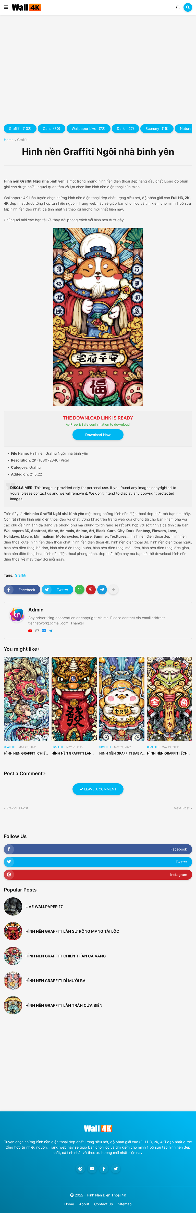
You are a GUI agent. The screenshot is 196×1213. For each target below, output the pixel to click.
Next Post (182, 808)
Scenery (156, 128)
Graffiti (20, 128)
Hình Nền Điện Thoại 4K (106, 1195)
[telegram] (50, 631)
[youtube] (30, 631)
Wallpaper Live (88, 128)
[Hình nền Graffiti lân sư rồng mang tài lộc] (74, 699)
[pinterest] (80, 1168)
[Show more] (113, 589)
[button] (6, 7)
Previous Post (17, 808)
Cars (51, 128)
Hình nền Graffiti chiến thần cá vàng (26, 753)
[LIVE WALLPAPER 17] (13, 906)
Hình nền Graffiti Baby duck (120, 753)
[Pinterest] (91, 589)
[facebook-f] (103, 1168)
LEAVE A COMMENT (99, 789)
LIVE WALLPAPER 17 (44, 906)
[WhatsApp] (79, 589)
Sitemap (125, 1204)
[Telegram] (102, 589)
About (84, 1204)
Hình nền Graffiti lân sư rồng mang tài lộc (72, 753)
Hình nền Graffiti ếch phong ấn (167, 753)
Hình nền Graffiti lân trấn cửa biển (64, 1005)
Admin (36, 610)
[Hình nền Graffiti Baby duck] (121, 699)
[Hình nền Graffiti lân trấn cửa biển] (13, 1005)
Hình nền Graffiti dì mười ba (55, 980)
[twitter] (115, 1168)
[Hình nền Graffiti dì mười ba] (13, 980)
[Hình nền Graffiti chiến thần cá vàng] (26, 699)
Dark (125, 128)
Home (9, 140)
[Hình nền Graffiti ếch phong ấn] (169, 699)
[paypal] (44, 631)
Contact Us (103, 1204)
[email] (37, 631)
